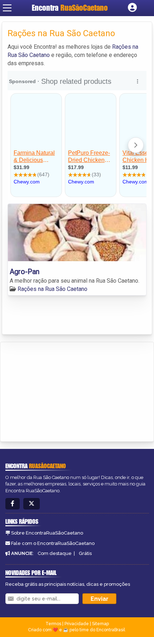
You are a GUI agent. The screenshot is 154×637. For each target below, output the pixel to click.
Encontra (70, 8)
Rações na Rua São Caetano (52, 289)
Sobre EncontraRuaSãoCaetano (47, 533)
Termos (53, 623)
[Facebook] (12, 504)
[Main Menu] (7, 8)
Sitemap (100, 623)
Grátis (85, 553)
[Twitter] (31, 504)
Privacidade (76, 623)
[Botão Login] (132, 7)
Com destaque (55, 553)
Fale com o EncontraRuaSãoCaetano (53, 543)
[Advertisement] (59, 390)
